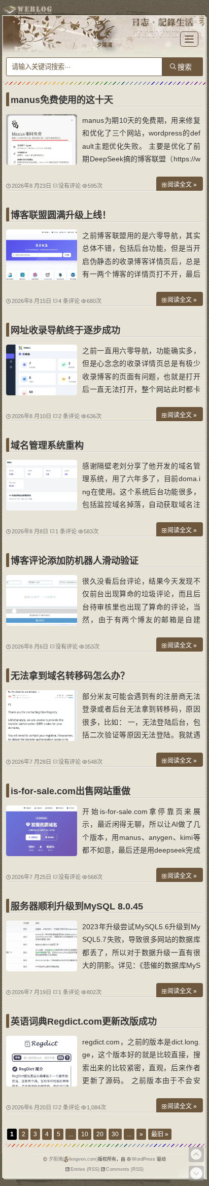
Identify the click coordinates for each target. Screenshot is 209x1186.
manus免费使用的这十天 (62, 100)
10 (84, 1134)
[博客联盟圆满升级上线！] (41, 278)
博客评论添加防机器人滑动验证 (74, 561)
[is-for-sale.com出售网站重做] (41, 854)
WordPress (143, 1159)
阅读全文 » (182, 184)
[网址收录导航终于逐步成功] (41, 393)
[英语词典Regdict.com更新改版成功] (41, 1084)
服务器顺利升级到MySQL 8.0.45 (77, 906)
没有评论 (69, 186)
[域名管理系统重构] (41, 508)
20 (99, 1134)
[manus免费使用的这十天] (41, 162)
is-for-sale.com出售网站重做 (70, 791)
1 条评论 (66, 531)
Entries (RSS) (85, 1169)
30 (115, 1134)
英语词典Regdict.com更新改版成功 (84, 1021)
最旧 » (159, 1134)
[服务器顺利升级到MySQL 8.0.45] (41, 969)
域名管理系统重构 (47, 445)
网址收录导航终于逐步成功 (65, 330)
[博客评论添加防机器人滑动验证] (41, 623)
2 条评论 (69, 416)
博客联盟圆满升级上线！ (61, 215)
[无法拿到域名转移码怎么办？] (41, 738)
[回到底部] (196, 1173)
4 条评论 (69, 301)
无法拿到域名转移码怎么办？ (70, 676)
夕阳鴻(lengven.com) (73, 1159)
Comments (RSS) (125, 1169)
